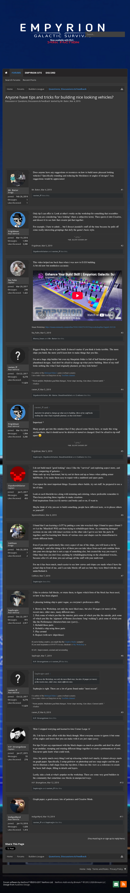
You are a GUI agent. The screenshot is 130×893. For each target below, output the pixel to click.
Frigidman (13, 231)
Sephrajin (37, 457)
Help (89, 869)
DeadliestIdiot (65, 395)
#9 (122, 712)
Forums (16, 72)
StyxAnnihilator (40, 251)
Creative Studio (70, 641)
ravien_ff (37, 195)
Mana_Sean (38, 338)
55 (27, 756)
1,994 (25, 241)
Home (6, 73)
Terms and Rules (100, 869)
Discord (50, 72)
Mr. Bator (64, 101)
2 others (79, 395)
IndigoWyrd (14, 817)
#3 (122, 332)
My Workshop (78, 644)
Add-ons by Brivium (80, 882)
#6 (122, 515)
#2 (122, 245)
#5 (122, 451)
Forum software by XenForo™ (28, 882)
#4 (122, 389)
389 (26, 495)
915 (26, 619)
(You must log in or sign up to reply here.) (106, 838)
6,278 (25, 376)
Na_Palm (12, 280)
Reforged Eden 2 (51, 372)
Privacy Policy (116, 869)
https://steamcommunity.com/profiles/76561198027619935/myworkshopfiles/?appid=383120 (80, 327)
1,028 (25, 826)
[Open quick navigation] (122, 89)
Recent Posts (29, 80)
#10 (121, 782)
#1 (122, 189)
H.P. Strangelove (40, 661)
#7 (122, 575)
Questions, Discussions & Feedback (34, 101)
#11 (121, 816)
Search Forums (12, 80)
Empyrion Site (33, 72)
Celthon (12, 543)
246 (26, 289)
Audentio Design (22, 884)
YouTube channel (68, 375)
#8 (122, 655)
